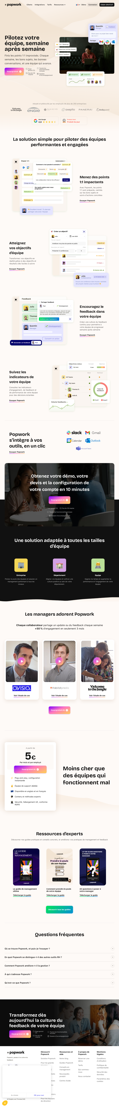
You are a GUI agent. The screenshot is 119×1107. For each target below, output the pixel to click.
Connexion (92, 5)
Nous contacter (84, 1076)
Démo (83, 5)
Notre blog (64, 1058)
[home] (13, 5)
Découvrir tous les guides (59, 910)
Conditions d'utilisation (101, 1059)
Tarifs (49, 5)
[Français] (77, 4)
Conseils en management (65, 1068)
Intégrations (40, 5)
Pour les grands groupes (47, 1064)
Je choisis (14, 1095)
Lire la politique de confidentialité (15, 1088)
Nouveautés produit (64, 1075)
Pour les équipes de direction (48, 1100)
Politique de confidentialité (103, 1066)
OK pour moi (39, 1095)
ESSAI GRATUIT (107, 5)
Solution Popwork (48, 1058)
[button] (59, 4)
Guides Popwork (66, 1063)
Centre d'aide (65, 1081)
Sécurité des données (102, 1073)
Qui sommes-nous (83, 1071)
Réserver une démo (83, 1059)
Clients (29, 5)
